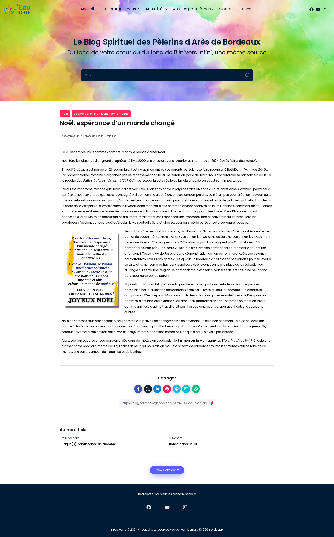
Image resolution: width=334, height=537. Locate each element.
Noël (65, 113)
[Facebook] (311, 9)
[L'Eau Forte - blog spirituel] (20, 9)
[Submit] (248, 75)
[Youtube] (318, 9)
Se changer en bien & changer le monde (101, 113)
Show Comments (167, 470)
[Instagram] (324, 9)
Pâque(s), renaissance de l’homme (89, 444)
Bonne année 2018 (183, 444)
